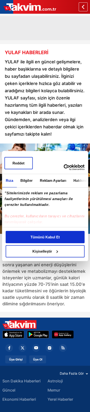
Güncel (8, 390)
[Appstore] (13, 334)
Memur (54, 390)
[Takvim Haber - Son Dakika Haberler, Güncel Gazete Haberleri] (19, 324)
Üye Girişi (16, 359)
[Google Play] (38, 334)
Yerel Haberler (60, 399)
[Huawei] (63, 334)
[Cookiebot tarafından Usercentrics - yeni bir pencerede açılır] (64, 167)
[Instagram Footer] (49, 348)
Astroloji (55, 381)
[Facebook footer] (9, 348)
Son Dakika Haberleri (21, 381)
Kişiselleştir (42, 251)
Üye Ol (37, 359)
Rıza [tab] (9, 180)
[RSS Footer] (63, 348)
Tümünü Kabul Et (45, 237)
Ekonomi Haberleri (19, 399)
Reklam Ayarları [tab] (53, 180)
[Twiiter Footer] (22, 348)
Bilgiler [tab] (26, 180)
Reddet (18, 163)
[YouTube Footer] (36, 348)
